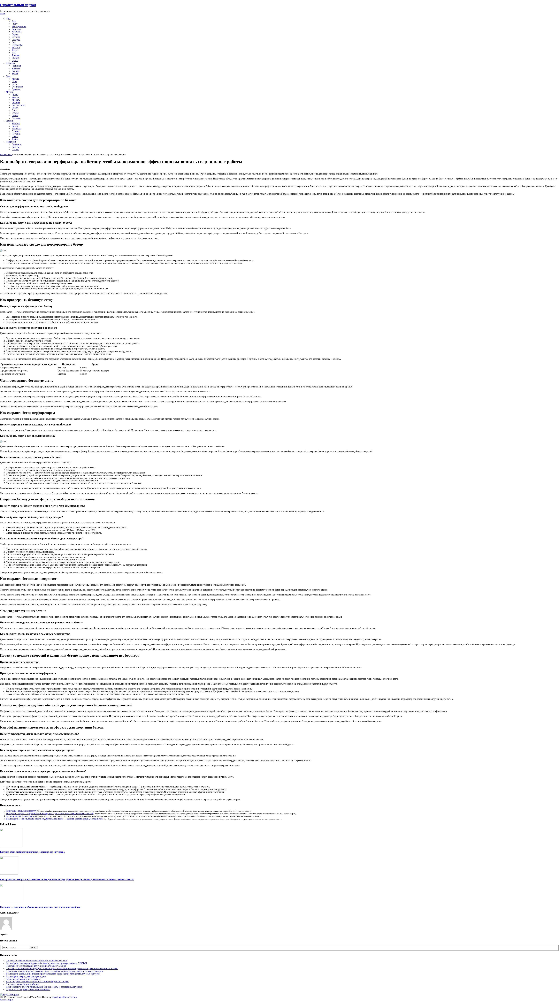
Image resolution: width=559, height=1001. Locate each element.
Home (3, 154)
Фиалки (16, 55)
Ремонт (9, 121)
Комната (16, 68)
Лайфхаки (11, 141)
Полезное (16, 144)
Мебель (9, 92)
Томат (15, 50)
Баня (14, 21)
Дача (8, 18)
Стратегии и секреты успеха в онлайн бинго (28, 989)
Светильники (18, 105)
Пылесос (16, 118)
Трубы (15, 139)
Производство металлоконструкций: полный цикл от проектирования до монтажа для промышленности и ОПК (62, 968)
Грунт (14, 24)
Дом (8, 76)
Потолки (16, 134)
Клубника (17, 31)
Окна (14, 81)
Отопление (17, 86)
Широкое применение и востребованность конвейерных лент (36, 960)
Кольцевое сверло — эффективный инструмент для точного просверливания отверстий (49, 813)
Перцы (15, 34)
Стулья (15, 113)
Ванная (15, 71)
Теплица (16, 47)
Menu (2, 13)
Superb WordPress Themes (64, 997)
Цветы (15, 60)
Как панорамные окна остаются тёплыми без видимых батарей (37, 981)
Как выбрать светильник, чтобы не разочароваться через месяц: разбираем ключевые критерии (53, 973)
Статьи (15, 149)
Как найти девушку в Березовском (23, 979)
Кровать (16, 100)
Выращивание (19, 26)
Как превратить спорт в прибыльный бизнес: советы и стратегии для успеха (44, 987)
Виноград (16, 29)
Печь (14, 84)
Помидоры (17, 45)
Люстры (16, 102)
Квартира (10, 63)
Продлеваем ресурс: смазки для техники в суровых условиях (36, 966)
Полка (15, 115)
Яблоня (15, 58)
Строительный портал (18, 5)
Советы (15, 147)
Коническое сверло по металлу (21, 811)
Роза (14, 52)
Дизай (15, 126)
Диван (15, 94)
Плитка (15, 131)
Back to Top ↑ (6, 999)
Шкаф (15, 107)
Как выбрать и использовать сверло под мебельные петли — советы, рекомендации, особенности (54, 818)
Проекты (16, 89)
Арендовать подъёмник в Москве (22, 984)
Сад (13, 42)
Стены (15, 136)
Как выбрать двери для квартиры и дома (26, 976)
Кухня (15, 73)
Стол (14, 110)
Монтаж (16, 123)
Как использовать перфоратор (21, 816)
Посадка (16, 39)
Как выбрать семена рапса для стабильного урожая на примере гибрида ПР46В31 (46, 963)
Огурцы (16, 37)
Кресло (15, 97)
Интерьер (16, 128)
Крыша (15, 79)
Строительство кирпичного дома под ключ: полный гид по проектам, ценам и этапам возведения (54, 971)
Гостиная (16, 65)
